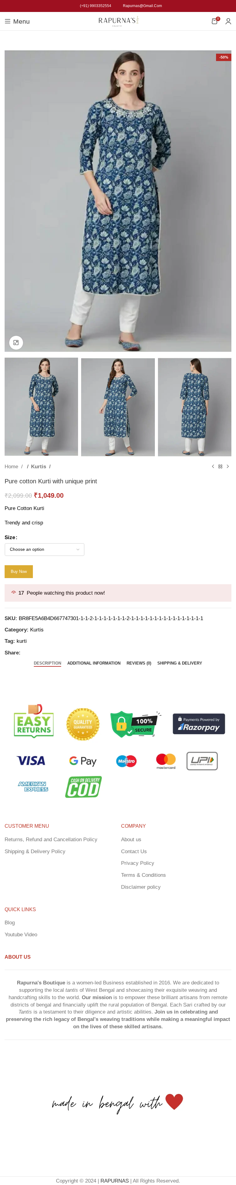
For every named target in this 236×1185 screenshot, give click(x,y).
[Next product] (227, 466)
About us (131, 839)
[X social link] (37, 652)
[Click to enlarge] (16, 343)
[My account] (228, 21)
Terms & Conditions (143, 875)
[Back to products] (220, 466)
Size (10, 537)
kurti (22, 641)
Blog (10, 923)
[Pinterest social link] (46, 652)
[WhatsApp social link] (56, 652)
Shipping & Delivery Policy (35, 851)
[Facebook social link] (27, 652)
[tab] (47, 663)
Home (12, 467)
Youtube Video (21, 935)
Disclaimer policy (141, 887)
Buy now (19, 571)
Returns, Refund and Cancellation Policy (51, 839)
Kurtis (39, 467)
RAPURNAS (114, 1181)
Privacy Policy (137, 863)
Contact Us (134, 851)
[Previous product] (213, 466)
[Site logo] (118, 21)
